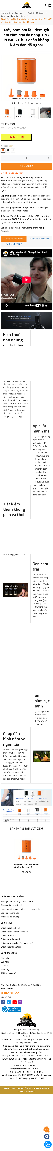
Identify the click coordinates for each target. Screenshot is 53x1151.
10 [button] (29, 98)
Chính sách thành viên (11, 939)
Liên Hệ (4, 965)
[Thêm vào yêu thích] (12, 173)
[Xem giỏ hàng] (50, 5)
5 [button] (22, 98)
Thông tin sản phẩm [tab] (13, 239)
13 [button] (34, 98)
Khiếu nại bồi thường (10, 917)
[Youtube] (15, 1002)
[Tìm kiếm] (45, 5)
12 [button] (32, 98)
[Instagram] (20, 1002)
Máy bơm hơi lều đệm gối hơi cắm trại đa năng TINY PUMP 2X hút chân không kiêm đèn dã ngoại (26, 866)
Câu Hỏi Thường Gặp (10, 913)
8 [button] (26, 98)
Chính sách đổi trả (9, 935)
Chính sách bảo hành (10, 928)
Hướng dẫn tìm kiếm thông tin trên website (20, 909)
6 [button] (23, 98)
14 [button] (35, 98)
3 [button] (19, 98)
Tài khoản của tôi (8, 973)
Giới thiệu (5, 958)
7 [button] (25, 98)
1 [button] (15, 98)
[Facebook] (3, 1002)
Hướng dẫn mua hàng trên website (17, 901)
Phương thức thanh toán (12, 905)
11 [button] (31, 98)
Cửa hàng (5, 962)
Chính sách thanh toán (11, 947)
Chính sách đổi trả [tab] (13, 244)
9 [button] (28, 98)
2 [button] (17, 98)
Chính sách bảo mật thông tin (14, 932)
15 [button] (37, 98)
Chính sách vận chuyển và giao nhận (17, 943)
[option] (26, 75)
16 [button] (38, 98)
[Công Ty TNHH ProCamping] (26, 5)
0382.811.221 (10, 993)
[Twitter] (9, 1002)
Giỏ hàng (5, 969)
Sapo (32, 1091)
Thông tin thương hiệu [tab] (39, 239)
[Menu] (2, 5)
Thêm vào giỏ (26, 166)
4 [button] (20, 98)
